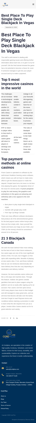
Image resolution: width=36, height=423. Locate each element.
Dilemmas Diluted (29, 419)
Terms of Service (6, 405)
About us (3, 396)
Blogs (2, 399)
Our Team (4, 402)
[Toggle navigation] (31, 4)
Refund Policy (5, 408)
